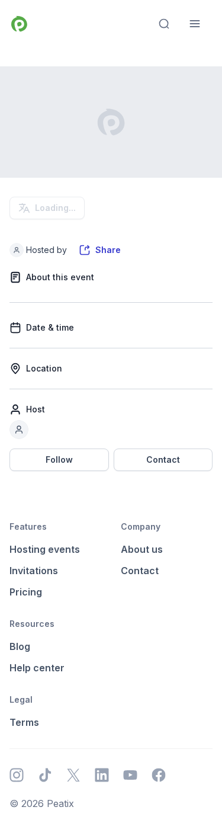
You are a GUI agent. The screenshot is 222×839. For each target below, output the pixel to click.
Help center (37, 668)
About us (142, 549)
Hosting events (44, 549)
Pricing (25, 592)
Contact (163, 459)
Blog (19, 646)
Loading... (55, 208)
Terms (24, 722)
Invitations (33, 571)
